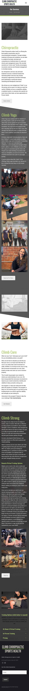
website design (5, 686)
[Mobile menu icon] (25, 2)
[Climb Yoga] (14, 181)
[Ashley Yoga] (14, 207)
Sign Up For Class (8, 278)
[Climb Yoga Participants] (14, 233)
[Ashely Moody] (14, 259)
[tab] (14, 629)
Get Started (7, 404)
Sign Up (6, 575)
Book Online (7, 101)
